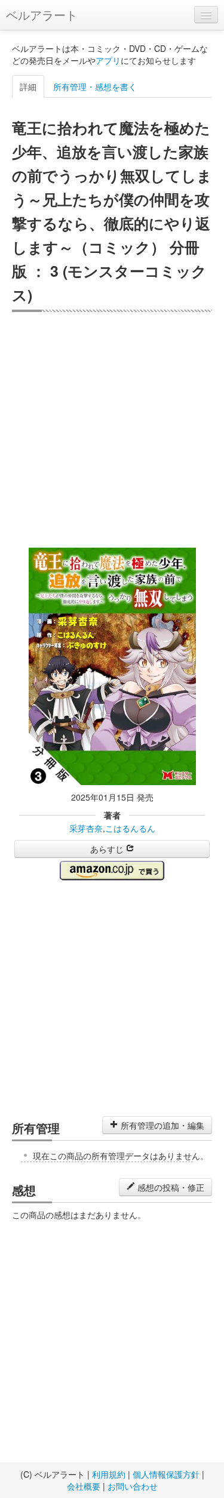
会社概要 (83, 1486)
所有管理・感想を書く (95, 86)
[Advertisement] (112, 430)
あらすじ (108, 849)
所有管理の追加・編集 (161, 1125)
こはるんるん (130, 828)
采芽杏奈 (86, 828)
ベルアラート (42, 14)
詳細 (28, 86)
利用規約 (108, 1474)
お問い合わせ (133, 1486)
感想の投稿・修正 (169, 1187)
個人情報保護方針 (166, 1474)
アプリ (108, 60)
